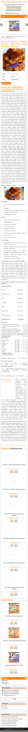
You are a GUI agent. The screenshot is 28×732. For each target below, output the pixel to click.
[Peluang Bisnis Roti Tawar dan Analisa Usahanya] (14, 530)
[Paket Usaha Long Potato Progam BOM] (14, 608)
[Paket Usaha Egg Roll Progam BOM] (14, 25)
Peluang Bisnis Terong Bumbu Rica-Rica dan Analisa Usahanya (14, 44)
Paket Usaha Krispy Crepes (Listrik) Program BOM (14, 640)
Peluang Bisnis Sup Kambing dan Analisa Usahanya (14, 489)
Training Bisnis (5, 683)
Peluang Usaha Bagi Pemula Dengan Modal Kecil (14, 562)
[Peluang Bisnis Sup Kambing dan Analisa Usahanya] (14, 481)
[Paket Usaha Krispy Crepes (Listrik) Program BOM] (14, 632)
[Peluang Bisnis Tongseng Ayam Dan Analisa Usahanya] (14, 579)
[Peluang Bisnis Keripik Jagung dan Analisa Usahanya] (14, 505)
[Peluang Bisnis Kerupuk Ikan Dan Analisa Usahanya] (14, 456)
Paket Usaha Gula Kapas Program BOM (14, 665)
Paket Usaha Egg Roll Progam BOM (9, 722)
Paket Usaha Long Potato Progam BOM (14, 616)
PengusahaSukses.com (14, 2)
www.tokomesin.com (17, 435)
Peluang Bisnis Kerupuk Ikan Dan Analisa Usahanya (14, 464)
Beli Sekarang (5, 83)
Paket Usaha (4, 680)
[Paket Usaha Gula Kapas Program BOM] (14, 657)
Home (3, 36)
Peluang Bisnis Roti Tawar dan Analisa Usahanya (14, 538)
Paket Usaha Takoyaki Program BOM (9, 725)
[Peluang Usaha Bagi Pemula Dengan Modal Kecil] (14, 554)
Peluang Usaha (9, 36)
